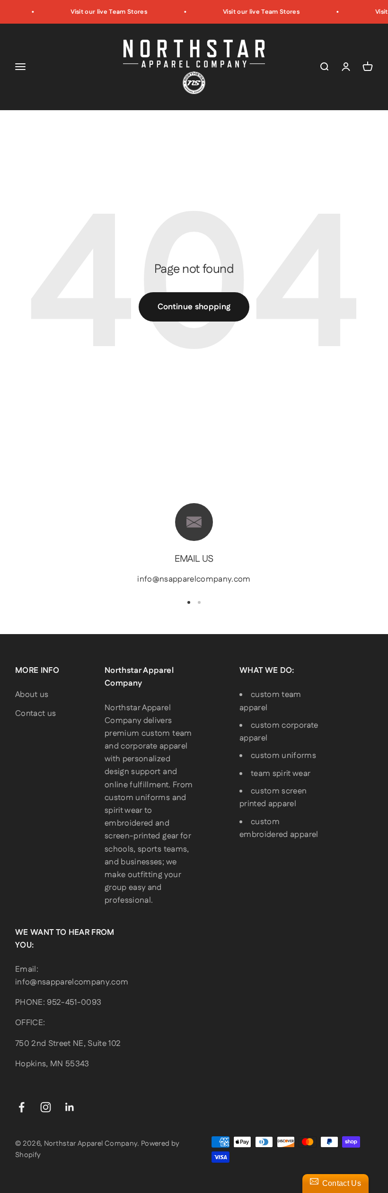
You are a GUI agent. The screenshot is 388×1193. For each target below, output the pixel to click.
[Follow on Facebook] (21, 1107)
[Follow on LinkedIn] (69, 1107)
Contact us (35, 713)
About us (32, 694)
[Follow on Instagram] (45, 1107)
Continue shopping (194, 307)
